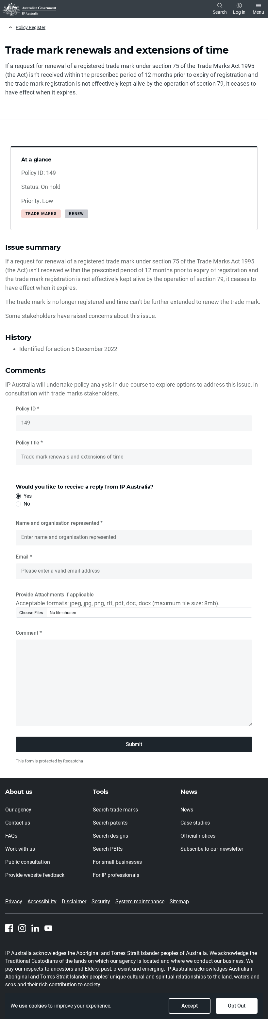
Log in (239, 12)
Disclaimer (74, 901)
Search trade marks (115, 810)
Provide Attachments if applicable (54, 595)
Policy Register (30, 27)
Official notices (197, 836)
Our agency (18, 810)
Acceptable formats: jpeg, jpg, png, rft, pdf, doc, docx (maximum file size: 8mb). (118, 603)
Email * (24, 557)
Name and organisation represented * (59, 523)
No (27, 504)
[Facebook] (9, 928)
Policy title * (29, 443)
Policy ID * (27, 409)
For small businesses (117, 862)
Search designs (110, 836)
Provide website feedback (34, 875)
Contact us (17, 823)
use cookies (33, 1006)
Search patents (110, 823)
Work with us (20, 849)
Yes (27, 496)
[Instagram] (22, 928)
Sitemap (179, 901)
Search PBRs (108, 849)
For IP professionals (116, 875)
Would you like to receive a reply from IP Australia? (84, 487)
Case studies (195, 823)
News (186, 810)
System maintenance (139, 901)
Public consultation (27, 862)
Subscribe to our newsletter (211, 849)
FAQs (11, 836)
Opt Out (236, 1006)
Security (101, 901)
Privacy (13, 901)
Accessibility (41, 901)
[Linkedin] (35, 928)
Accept (189, 1006)
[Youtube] (48, 928)
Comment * (29, 633)
